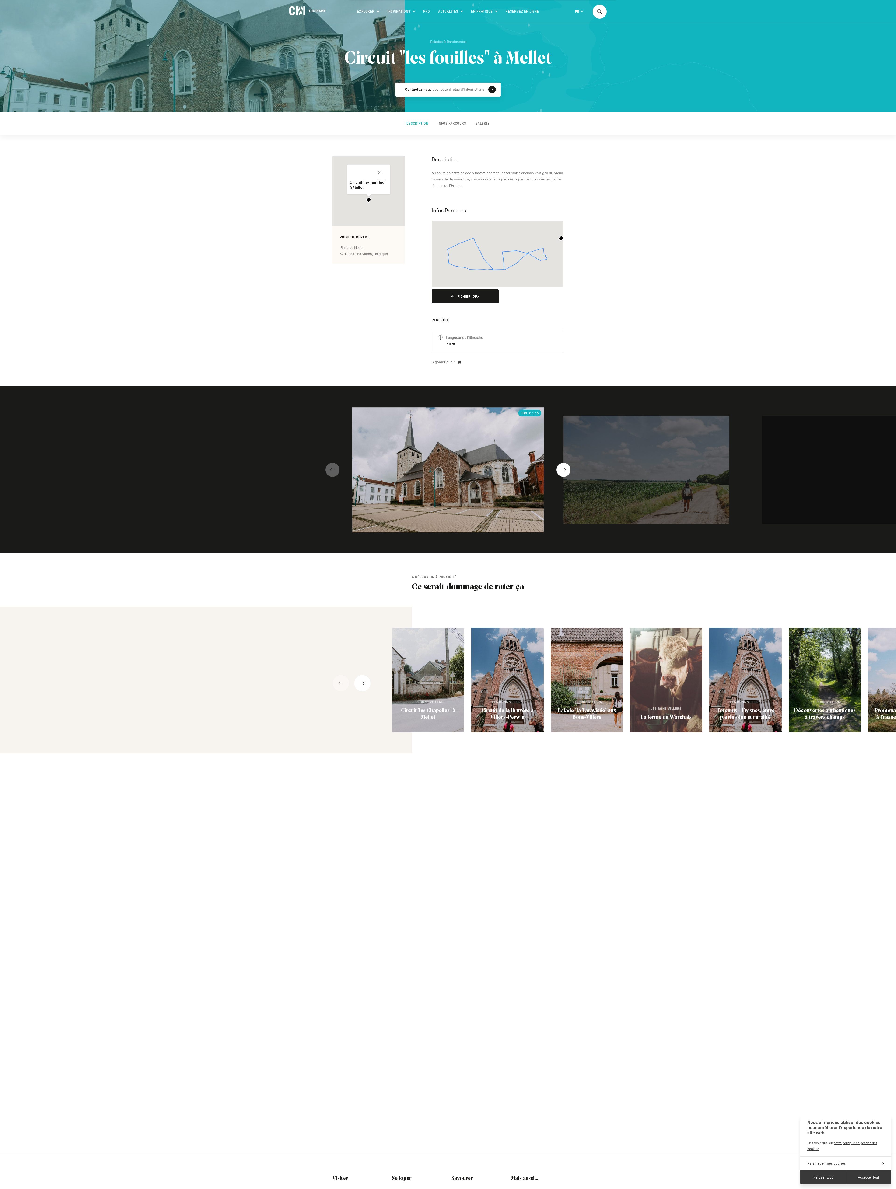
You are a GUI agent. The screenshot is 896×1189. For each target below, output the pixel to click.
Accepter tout (868, 1177)
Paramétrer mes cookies (826, 1163)
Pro (426, 12)
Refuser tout (823, 1177)
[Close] (379, 172)
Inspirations (398, 12)
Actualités (448, 12)
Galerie (483, 123)
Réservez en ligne (522, 12)
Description (417, 123)
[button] (333, 470)
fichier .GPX (469, 296)
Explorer (365, 12)
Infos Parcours (452, 123)
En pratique (482, 12)
